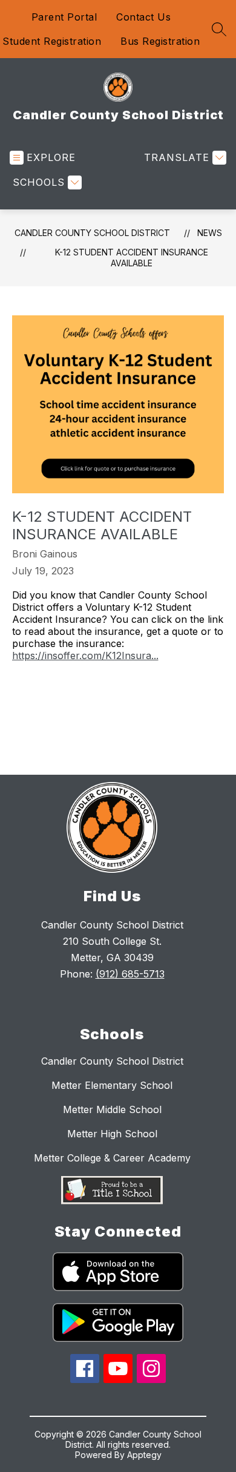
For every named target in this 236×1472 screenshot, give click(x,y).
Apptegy (144, 1455)
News (209, 233)
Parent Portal (64, 17)
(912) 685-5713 (130, 974)
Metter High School (112, 1134)
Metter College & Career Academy (112, 1158)
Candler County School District (92, 233)
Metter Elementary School (111, 1085)
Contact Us (143, 17)
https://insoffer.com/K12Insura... (85, 655)
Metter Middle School (112, 1109)
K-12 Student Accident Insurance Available (131, 257)
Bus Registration (160, 41)
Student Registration (51, 41)
